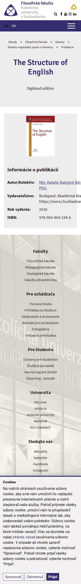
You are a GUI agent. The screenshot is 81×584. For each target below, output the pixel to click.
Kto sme (40, 402)
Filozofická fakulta (36, 42)
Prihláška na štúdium (40, 310)
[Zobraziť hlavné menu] (71, 25)
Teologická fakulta (40, 273)
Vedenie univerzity (40, 414)
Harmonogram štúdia (40, 372)
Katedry (60, 42)
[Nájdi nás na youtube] (65, 14)
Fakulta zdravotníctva (41, 279)
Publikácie (67, 47)
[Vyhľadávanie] (55, 14)
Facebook (40, 464)
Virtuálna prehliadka (40, 335)
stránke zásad (24, 536)
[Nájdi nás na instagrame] (70, 14)
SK (6, 25)
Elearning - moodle (40, 378)
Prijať (52, 576)
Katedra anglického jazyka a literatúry (30, 47)
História (41, 408)
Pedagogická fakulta (40, 267)
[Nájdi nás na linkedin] (74, 14)
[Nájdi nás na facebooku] (61, 14)
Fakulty (12, 42)
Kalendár (40, 457)
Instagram (40, 470)
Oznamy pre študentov (40, 359)
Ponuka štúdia (41, 304)
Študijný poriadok (40, 365)
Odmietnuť (35, 576)
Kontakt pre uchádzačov (40, 322)
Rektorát (40, 421)
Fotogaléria (40, 329)
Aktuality (40, 451)
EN (14, 25)
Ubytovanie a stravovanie (40, 316)
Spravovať (13, 576)
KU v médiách (40, 427)
